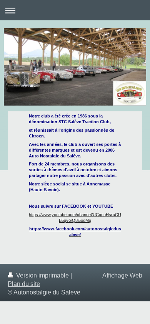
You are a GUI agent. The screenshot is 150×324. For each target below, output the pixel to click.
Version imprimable (42, 275)
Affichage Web (122, 275)
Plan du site (24, 284)
